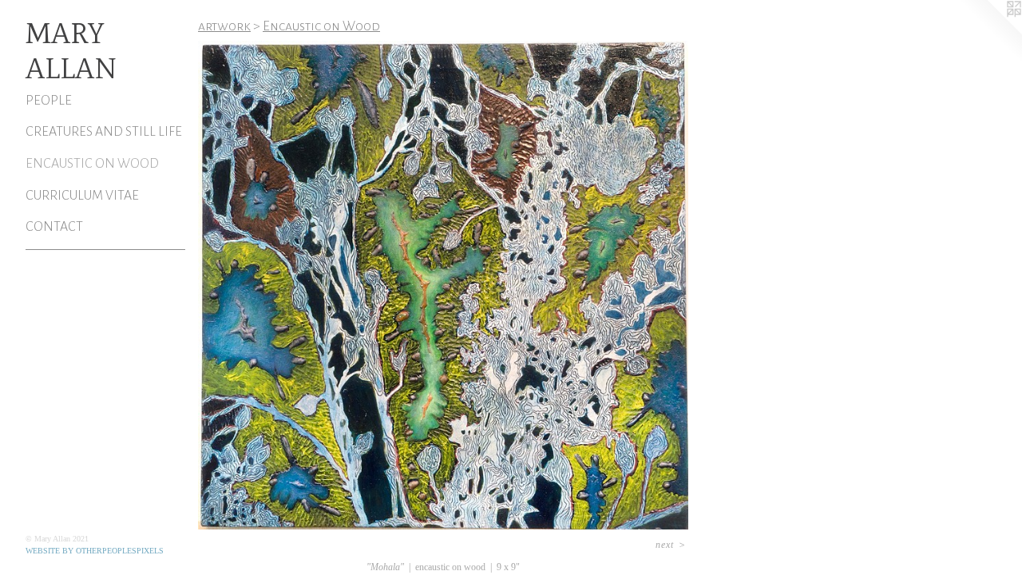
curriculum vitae (82, 195)
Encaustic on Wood (92, 164)
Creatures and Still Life (104, 132)
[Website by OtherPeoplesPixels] (990, 32)
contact (54, 227)
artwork (224, 26)
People (49, 100)
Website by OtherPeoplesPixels (95, 550)
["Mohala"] (443, 285)
